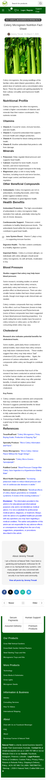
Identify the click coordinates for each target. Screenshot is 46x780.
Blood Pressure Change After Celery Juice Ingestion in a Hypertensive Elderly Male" (22, 470)
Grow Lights (8, 680)
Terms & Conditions (10, 759)
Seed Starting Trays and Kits (14, 653)
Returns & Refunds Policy (12, 762)
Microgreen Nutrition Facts (28, 20)
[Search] (40, 3)
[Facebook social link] (4, 592)
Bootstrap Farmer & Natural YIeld (16, 738)
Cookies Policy (25, 759)
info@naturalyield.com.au (12, 751)
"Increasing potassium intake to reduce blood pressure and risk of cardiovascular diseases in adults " (21, 482)
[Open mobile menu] (3, 10)
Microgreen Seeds (10, 684)
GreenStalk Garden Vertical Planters (17, 648)
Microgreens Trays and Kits (14, 657)
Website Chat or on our (11, 754)
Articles (6, 698)
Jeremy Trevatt (17, 34)
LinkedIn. (23, 757)
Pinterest (14, 757)
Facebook (32, 754)
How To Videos (9, 707)
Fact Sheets (11, 20)
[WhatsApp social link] (22, 592)
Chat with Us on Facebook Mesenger (17, 725)
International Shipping (11, 711)
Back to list (23, 603)
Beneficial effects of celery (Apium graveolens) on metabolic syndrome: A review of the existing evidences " (22, 493)
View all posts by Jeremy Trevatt (23, 580)
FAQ (5, 729)
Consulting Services (11, 702)
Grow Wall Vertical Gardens (14, 644)
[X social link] (10, 592)
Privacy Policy (37, 759)
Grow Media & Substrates (13, 675)
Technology (7, 671)
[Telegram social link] (28, 592)
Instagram (6, 757)
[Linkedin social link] (16, 592)
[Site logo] (4, 3)
